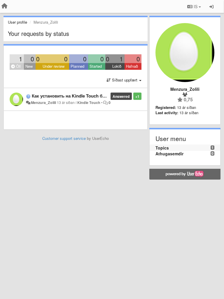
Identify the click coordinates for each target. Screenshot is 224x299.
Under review (53, 66)
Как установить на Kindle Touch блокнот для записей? (90, 96)
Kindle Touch (88, 102)
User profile (17, 22)
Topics (162, 148)
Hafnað (132, 66)
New (29, 66)
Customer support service (64, 138)
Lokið (116, 66)
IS (195, 6)
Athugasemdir (169, 154)
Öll (18, 66)
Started (96, 66)
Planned (77, 66)
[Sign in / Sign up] (211, 6)
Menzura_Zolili (43, 102)
